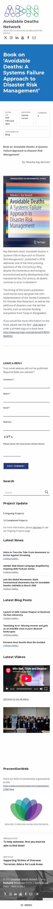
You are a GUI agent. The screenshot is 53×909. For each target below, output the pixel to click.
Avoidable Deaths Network (24, 879)
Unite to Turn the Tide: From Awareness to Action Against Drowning (26, 554)
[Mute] (41, 688)
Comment (8, 379)
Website (7, 422)
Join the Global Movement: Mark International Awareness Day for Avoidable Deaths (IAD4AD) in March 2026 (26, 582)
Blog (7, 134)
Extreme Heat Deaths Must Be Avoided (24, 642)
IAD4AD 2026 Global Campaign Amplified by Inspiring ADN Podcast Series (26, 567)
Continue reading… (11, 558)
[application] (26, 678)
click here (38, 324)
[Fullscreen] (45, 688)
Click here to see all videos (16, 699)
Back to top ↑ (18, 886)
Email (6, 407)
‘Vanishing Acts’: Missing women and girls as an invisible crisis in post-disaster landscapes (25, 628)
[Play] (7, 688)
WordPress (19, 882)
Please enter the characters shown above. (24, 443)
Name (6, 393)
